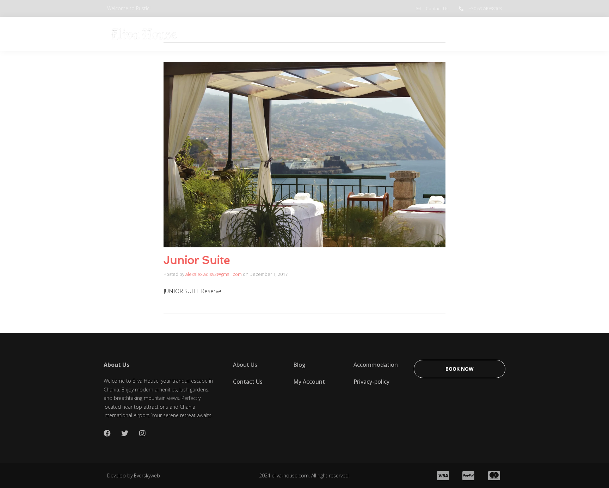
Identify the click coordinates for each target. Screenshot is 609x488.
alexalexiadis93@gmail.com (213, 274)
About (419, 34)
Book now (482, 33)
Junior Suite (197, 260)
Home (387, 34)
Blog (448, 34)
